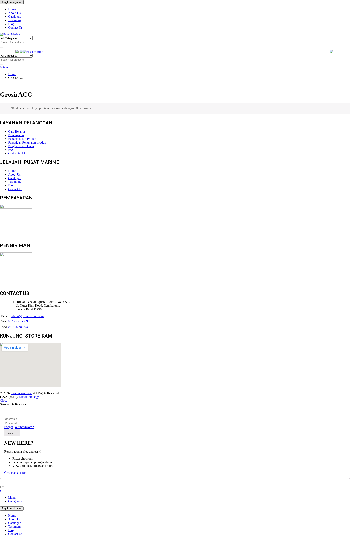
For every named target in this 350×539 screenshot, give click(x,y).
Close (3, 400)
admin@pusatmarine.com (27, 316)
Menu (12, 497)
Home (12, 74)
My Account (342, 52)
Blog (11, 530)
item (4, 67)
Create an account (15, 472)
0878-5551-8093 (18, 321)
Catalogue (14, 523)
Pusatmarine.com (21, 393)
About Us (14, 519)
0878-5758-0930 (18, 326)
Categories (15, 501)
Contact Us (15, 534)
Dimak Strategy (29, 397)
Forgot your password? (19, 427)
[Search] (1, 47)
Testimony (14, 526)
